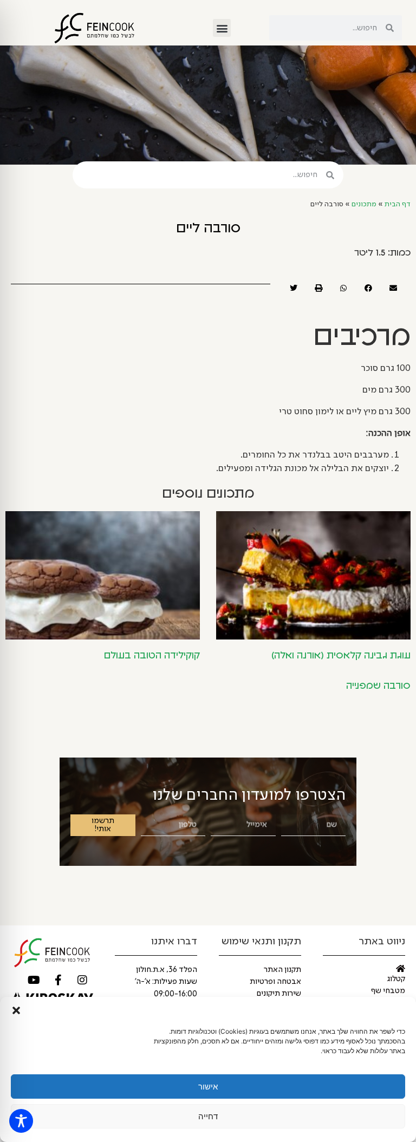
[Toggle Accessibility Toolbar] (21, 1121)
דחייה (208, 1116)
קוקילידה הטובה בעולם (152, 656)
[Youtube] (33, 980)
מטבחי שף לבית (388, 996)
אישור (208, 1086)
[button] (16, 1010)
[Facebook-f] (58, 980)
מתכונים (364, 204)
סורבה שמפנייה (378, 686)
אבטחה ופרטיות (275, 982)
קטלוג (396, 979)
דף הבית (398, 204)
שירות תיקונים (279, 993)
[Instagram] (82, 980)
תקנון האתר (282, 970)
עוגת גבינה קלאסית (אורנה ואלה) (341, 656)
